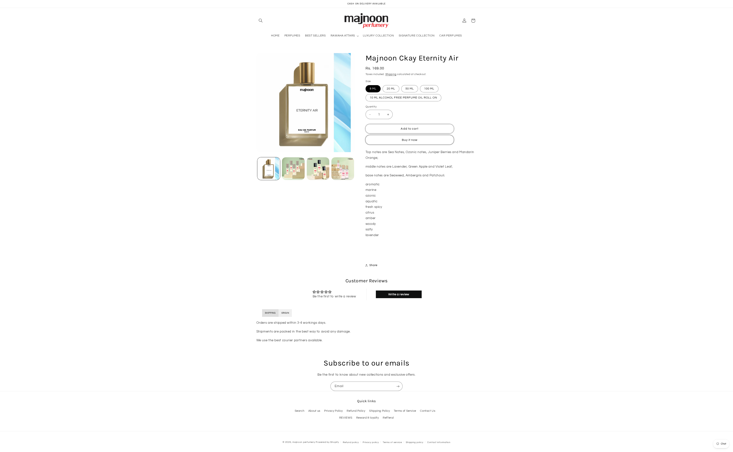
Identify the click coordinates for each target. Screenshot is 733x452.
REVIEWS (345, 417)
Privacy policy (371, 442)
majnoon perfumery (303, 442)
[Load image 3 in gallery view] (318, 168)
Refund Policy (356, 410)
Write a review (398, 294)
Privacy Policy (333, 410)
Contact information (438, 442)
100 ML (429, 88)
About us (314, 410)
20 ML (391, 88)
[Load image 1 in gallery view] (268, 168)
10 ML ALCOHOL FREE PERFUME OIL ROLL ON (403, 97)
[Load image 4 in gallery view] (342, 168)
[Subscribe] (398, 386)
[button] (260, 20)
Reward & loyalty (367, 417)
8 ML (373, 88)
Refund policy (351, 442)
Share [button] (373, 265)
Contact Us (427, 410)
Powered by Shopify (327, 442)
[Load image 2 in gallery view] (293, 168)
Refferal (388, 417)
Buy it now (410, 139)
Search (299, 410)
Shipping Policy (379, 410)
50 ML (409, 88)
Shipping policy (414, 442)
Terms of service (392, 442)
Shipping (390, 74)
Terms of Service (405, 410)
